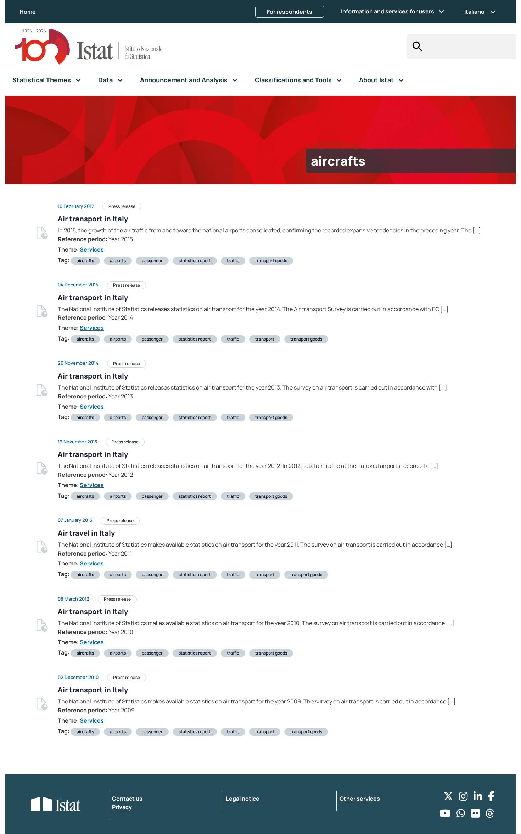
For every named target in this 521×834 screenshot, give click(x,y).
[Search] (416, 46)
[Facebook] (491, 798)
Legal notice (242, 798)
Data (105, 80)
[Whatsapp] (460, 815)
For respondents (289, 12)
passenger (152, 261)
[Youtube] (445, 815)
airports (118, 261)
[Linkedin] (478, 798)
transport (264, 339)
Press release (121, 206)
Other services (360, 798)
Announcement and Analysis (184, 80)
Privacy (122, 807)
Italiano (474, 12)
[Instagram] (463, 798)
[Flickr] (475, 815)
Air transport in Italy (93, 218)
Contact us (127, 798)
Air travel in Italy (86, 533)
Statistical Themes (41, 80)
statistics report (195, 261)
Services (92, 249)
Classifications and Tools (293, 80)
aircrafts (85, 261)
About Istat (376, 80)
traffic (233, 261)
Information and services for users (387, 11)
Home (27, 12)
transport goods (271, 261)
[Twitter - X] (448, 798)
